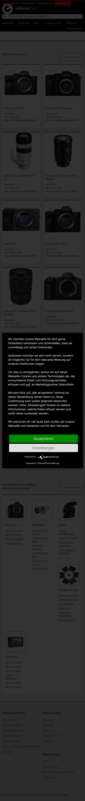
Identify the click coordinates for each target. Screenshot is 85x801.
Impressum (31, 463)
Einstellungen (43, 448)
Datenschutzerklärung (48, 463)
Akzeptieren (43, 438)
